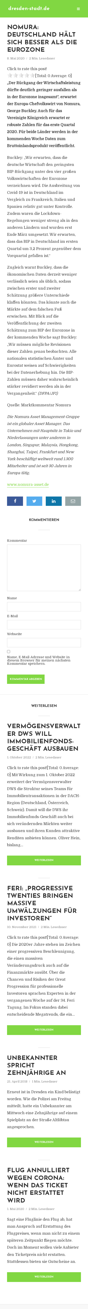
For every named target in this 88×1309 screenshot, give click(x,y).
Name (12, 598)
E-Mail (12, 616)
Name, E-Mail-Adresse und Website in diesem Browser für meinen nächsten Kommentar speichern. (38, 660)
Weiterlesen (44, 860)
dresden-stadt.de (29, 8)
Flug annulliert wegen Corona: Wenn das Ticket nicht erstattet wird (38, 1186)
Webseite (14, 634)
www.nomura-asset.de (28, 485)
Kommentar (17, 540)
